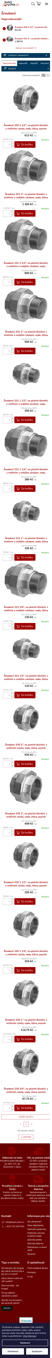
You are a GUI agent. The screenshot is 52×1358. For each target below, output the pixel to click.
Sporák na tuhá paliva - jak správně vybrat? (12, 1302)
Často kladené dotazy (37, 1268)
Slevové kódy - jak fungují (10, 1287)
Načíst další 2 (26, 1117)
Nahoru (27, 1137)
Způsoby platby (34, 1239)
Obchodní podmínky (36, 1229)
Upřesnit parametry (18, 55)
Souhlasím (37, 1351)
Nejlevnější (23, 63)
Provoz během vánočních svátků (9, 1294)
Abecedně (45, 63)
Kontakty (31, 1272)
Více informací (29, 1336)
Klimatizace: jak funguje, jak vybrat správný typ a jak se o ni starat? (12, 1271)
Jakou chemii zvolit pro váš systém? (12, 1280)
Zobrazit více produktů (24, 48)
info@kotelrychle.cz (14, 1222)
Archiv (7, 1308)
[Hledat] (32, 3)
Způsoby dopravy (35, 1243)
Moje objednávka (35, 1225)
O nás (30, 1276)
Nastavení (25, 1342)
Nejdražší (34, 63)
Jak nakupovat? (34, 1221)
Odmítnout (13, 1351)
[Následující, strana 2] (26, 1124)
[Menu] (46, 3)
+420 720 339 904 (14, 1226)
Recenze (31, 1254)
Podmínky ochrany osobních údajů (36, 1234)
